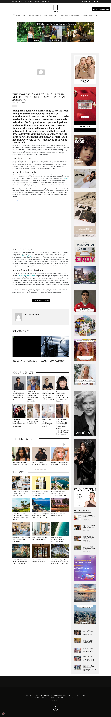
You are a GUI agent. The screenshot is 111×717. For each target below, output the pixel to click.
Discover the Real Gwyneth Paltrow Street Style (59, 464)
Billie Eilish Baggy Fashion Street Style (41, 463)
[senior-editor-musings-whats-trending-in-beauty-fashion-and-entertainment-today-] (85, 325)
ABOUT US (37, 1)
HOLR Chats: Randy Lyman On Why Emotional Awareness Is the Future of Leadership (33, 396)
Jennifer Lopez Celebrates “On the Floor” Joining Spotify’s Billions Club (89, 668)
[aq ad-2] (85, 592)
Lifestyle (27, 15)
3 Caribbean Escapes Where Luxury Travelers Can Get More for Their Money (20, 518)
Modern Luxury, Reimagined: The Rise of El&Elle (33, 421)
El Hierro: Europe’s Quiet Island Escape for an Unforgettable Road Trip (40, 517)
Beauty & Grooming (56, 15)
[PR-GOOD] (85, 150)
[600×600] (85, 251)
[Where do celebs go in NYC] (85, 614)
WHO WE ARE (28, 1)
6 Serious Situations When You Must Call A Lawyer (53, 361)
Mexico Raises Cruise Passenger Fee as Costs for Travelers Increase (59, 495)
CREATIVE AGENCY (17, 1)
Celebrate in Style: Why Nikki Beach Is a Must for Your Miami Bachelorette (59, 563)
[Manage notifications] (3, 713)
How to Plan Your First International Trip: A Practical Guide (20, 495)
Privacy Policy (55, 700)
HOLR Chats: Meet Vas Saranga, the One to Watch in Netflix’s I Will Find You (18, 395)
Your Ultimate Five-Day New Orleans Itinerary (40, 540)
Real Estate (76, 15)
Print (95, 15)
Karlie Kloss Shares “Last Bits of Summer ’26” (89, 650)
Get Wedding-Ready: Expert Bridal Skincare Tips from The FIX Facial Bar (48, 423)
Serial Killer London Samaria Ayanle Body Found (89, 538)
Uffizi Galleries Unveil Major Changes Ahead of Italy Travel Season (20, 563)
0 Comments (87, 520)
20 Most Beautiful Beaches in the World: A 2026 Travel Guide (59, 541)
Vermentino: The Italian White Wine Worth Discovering (40, 495)
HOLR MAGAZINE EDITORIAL (48, 363)
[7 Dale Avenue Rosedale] (85, 275)
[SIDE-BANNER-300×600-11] (85, 462)
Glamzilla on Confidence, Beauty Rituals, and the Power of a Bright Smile (18, 423)
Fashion (19, 15)
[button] (68, 444)
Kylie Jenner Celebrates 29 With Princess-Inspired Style (88, 658)
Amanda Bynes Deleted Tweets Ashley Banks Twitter (89, 517)
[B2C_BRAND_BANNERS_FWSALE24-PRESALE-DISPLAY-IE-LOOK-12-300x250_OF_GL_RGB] (85, 497)
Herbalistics (87, 15)
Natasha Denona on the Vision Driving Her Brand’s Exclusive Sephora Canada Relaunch (62, 396)
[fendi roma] (85, 69)
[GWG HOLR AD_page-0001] (85, 214)
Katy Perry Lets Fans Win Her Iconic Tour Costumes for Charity (89, 641)
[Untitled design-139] (85, 413)
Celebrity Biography (40, 15)
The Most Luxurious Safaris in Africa (58, 516)
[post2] (85, 568)
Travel (68, 15)
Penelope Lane (18, 102)
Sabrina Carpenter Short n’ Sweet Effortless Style (20, 463)
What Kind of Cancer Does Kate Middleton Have (89, 548)
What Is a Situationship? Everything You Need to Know (89, 632)
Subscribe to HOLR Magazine (41, 300)
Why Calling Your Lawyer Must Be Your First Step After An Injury (26, 361)
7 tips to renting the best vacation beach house (40, 562)
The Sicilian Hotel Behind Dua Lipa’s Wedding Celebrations (21, 541)
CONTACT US (45, 1)
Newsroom (57, 18)
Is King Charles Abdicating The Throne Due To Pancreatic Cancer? (89, 527)
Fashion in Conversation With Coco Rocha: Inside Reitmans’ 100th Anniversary (48, 395)
